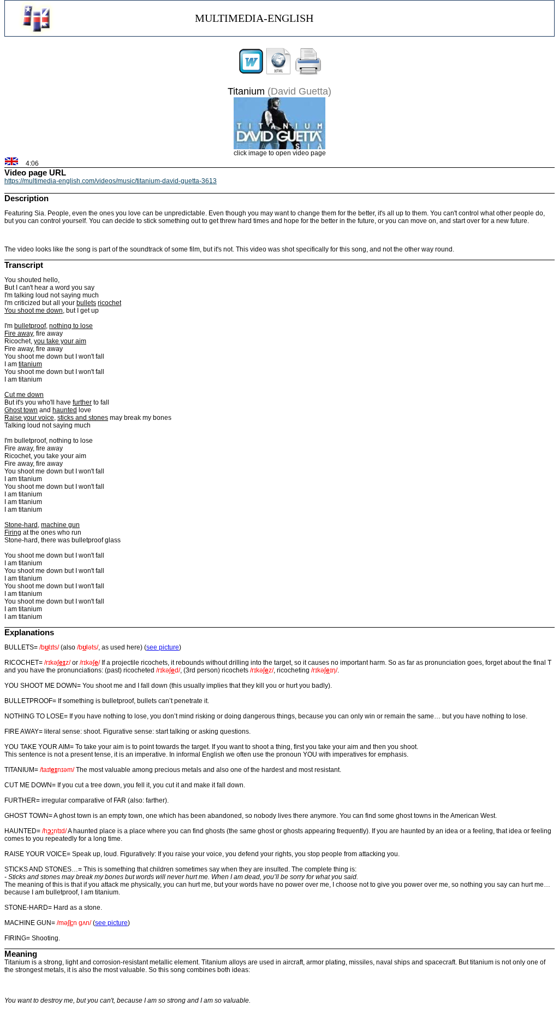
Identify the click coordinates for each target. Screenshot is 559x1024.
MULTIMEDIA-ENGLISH (254, 18)
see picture (162, 647)
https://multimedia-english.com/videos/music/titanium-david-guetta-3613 (110, 181)
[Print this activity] (308, 73)
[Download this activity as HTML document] (278, 73)
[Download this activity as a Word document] (251, 73)
